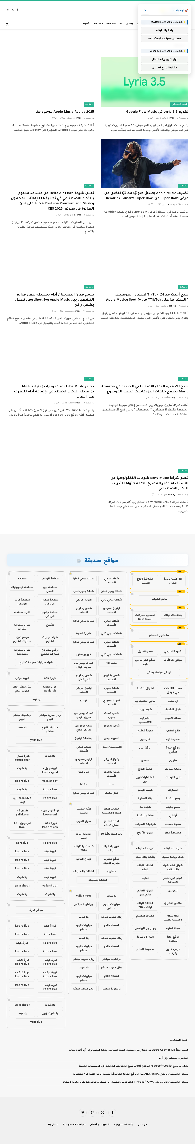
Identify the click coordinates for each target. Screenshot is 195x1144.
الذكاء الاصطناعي (179, 104)
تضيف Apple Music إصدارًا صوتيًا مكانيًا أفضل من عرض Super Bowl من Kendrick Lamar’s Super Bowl (146, 196)
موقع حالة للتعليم (173, 938)
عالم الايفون (173, 730)
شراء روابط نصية (173, 857)
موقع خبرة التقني (173, 749)
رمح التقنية (173, 798)
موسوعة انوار (173, 832)
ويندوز (129, 24)
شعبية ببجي (111, 738)
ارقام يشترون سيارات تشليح (50, 651)
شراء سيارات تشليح (50, 639)
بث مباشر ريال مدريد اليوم (22, 688)
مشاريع (111, 871)
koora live (22, 781)
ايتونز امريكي (84, 599)
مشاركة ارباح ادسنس (145, 580)
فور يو (84, 700)
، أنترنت (86, 24)
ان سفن (173, 701)
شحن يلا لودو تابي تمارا (84, 677)
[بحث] (7, 24)
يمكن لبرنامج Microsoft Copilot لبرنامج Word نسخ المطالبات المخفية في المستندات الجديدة (133, 1065)
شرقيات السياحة (145, 824)
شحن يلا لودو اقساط (84, 610)
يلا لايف (36, 699)
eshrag (170, 118)
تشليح (50, 624)
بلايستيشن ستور (111, 746)
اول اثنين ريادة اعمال (173, 580)
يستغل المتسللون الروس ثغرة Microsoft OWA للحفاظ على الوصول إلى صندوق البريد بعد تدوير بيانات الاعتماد (125, 1081)
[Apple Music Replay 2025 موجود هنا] (50, 81)
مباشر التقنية (145, 815)
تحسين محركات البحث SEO (145, 617)
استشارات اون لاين (145, 779)
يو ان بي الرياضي (145, 928)
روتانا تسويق (173, 768)
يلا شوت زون (50, 1013)
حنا (111, 784)
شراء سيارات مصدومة (22, 651)
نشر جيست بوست (84, 810)
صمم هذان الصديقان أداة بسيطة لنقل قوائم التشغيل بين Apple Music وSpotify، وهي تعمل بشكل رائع (54, 300)
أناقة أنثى (145, 747)
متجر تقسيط (84, 633)
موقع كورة (36, 910)
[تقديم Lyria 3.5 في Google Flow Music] (144, 81)
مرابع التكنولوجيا (145, 701)
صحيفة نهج (172, 739)
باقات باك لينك (145, 857)
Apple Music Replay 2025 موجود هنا (64, 112)
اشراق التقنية (145, 688)
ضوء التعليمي (172, 651)
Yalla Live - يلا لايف (22, 800)
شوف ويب (145, 709)
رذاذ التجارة (145, 798)
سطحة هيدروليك (22, 587)
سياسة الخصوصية (74, 1125)
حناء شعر (84, 771)
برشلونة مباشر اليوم (22, 717)
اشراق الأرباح (145, 832)
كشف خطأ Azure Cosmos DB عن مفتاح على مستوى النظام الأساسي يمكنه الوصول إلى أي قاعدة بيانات (128, 1049)
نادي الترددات (173, 777)
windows (111, 24)
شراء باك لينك (173, 848)
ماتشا (83, 784)
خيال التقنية (173, 709)
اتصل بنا (53, 1125)
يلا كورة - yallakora (22, 812)
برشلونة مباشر (83, 904)
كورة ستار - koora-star (22, 757)
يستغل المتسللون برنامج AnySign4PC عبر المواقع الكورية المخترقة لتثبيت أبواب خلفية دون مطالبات (130, 1073)
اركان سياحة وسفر (159, 672)
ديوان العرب (83, 858)
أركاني (173, 815)
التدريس (173, 890)
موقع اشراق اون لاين (145, 661)
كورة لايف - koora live (50, 962)
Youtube (98, 24)
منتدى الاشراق (173, 903)
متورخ (173, 760)
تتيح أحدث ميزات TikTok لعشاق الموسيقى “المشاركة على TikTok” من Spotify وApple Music (147, 297)
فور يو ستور (83, 654)
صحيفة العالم (145, 949)
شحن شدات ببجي (111, 715)
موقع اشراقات (173, 660)
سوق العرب (83, 821)
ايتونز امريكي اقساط (84, 690)
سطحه (22, 578)
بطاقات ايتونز (83, 738)
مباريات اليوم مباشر (111, 906)
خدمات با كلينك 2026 (84, 848)
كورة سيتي (22, 678)
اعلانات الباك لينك (145, 867)
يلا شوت (111, 895)
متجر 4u (111, 663)
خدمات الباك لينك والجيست (111, 810)
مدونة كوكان (145, 730)
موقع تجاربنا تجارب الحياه (111, 860)
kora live (22, 843)
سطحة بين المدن (50, 589)
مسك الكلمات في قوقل (173, 690)
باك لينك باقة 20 (111, 833)
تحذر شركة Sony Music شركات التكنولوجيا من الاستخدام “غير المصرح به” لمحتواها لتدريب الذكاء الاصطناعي (149, 483)
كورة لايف (50, 851)
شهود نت (145, 807)
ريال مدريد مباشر (111, 916)
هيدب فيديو (145, 789)
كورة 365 (50, 678)
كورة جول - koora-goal (50, 770)
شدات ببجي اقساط (111, 580)
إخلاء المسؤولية (123, 1125)
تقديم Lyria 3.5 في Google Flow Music (157, 112)
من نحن (142, 1125)
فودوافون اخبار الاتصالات (172, 880)
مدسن (145, 760)
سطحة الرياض (50, 578)
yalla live (36, 740)
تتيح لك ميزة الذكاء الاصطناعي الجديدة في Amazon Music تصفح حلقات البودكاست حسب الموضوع (144, 389)
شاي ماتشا (111, 793)
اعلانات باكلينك (97, 880)
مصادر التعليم (145, 915)
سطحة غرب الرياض (22, 601)
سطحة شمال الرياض (50, 601)
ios (120, 24)
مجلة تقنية (173, 928)
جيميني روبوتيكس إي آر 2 (173, 1057)
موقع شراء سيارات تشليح (22, 639)
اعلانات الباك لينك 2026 (145, 905)
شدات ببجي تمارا (83, 578)
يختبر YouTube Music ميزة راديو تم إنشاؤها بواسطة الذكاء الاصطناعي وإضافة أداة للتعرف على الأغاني (54, 392)
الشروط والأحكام (100, 1125)
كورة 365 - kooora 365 (50, 825)
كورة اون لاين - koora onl (50, 812)
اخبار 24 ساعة (145, 936)
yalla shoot (83, 895)
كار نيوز (145, 739)
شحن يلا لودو (111, 725)
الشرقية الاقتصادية (145, 720)
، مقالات (89, 104)
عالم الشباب (159, 599)
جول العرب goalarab (50, 688)
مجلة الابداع (145, 768)
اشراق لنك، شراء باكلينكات (173, 867)
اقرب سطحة (22, 612)
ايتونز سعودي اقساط (111, 610)
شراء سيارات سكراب (22, 626)
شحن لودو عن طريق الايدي (83, 727)
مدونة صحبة (173, 824)
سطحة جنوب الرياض (50, 614)
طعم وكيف (173, 807)
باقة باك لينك (173, 615)
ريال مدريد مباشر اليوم (50, 717)
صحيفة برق (145, 651)
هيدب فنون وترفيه (173, 951)
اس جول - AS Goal (22, 825)
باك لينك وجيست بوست (173, 917)
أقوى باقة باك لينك (111, 848)
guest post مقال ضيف (111, 823)
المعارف (173, 789)
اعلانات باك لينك (83, 871)
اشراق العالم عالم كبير (145, 892)
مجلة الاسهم (173, 718)
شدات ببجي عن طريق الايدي (83, 665)
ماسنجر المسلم (159, 635)
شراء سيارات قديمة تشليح (36, 662)
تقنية (145, 878)
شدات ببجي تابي (83, 591)
